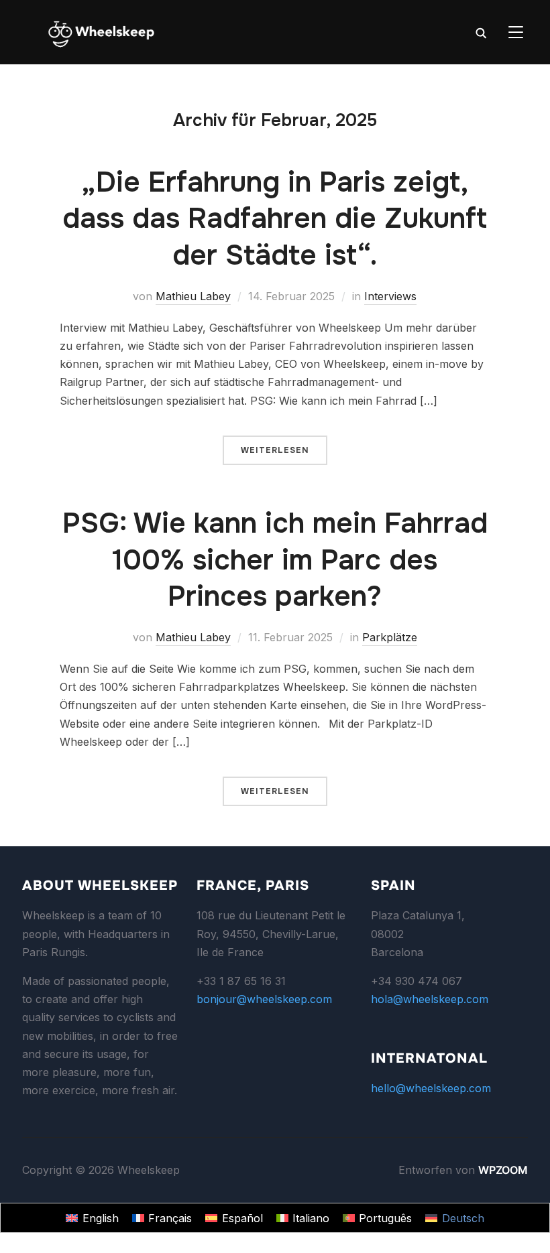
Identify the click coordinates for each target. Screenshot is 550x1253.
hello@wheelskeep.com (431, 1088)
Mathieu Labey (193, 296)
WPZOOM (503, 1170)
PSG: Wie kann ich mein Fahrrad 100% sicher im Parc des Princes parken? (275, 559)
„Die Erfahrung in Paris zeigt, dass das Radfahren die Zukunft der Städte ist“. (274, 218)
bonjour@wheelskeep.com (264, 999)
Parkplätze (389, 637)
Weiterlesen (275, 450)
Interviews (390, 296)
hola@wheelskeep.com (429, 999)
